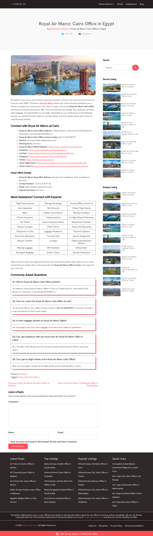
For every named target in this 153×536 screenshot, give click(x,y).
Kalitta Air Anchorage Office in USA (129, 152)
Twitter (68, 34)
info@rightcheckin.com (94, 517)
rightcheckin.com (29, 525)
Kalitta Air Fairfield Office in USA (128, 142)
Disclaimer (103, 526)
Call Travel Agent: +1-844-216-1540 (78, 533)
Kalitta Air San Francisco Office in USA (128, 124)
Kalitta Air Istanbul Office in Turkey (128, 161)
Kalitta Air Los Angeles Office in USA (129, 133)
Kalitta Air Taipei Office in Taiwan (127, 171)
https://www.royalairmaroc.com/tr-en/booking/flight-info (61, 163)
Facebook (86, 34)
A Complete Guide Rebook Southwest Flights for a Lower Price (125, 468)
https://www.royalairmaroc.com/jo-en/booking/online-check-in (61, 166)
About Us (92, 526)
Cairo (20, 377)
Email (60, 432)
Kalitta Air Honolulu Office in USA (129, 95)
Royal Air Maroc (32, 377)
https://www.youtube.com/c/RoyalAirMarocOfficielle (50, 153)
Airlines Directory (106, 4)
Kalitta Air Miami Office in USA (127, 114)
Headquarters (131, 4)
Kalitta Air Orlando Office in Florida (128, 104)
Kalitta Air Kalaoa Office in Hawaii (128, 85)
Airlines (120, 4)
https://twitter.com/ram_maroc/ (40, 160)
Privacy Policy (116, 526)
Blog (141, 4)
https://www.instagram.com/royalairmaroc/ (48, 156)
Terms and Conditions (134, 526)
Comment (13, 402)
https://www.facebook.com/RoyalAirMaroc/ (48, 150)
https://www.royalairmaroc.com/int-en (65, 147)
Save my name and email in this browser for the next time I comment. (44, 441)
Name (11, 432)
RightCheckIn (53, 28)
